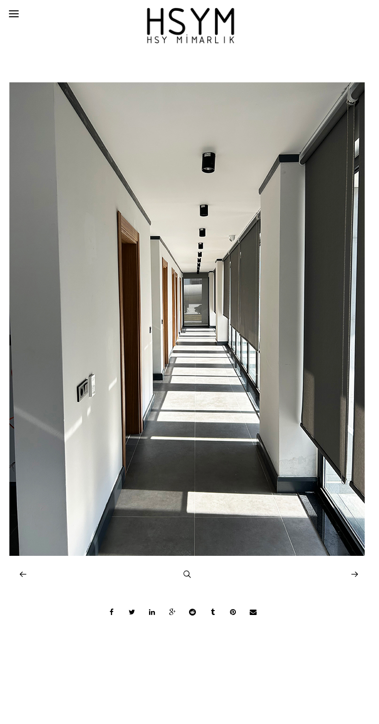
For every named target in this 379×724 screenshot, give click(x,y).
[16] (187, 553)
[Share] (111, 612)
